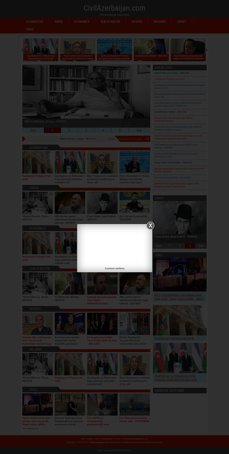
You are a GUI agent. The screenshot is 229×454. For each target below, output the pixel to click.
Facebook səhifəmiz (115, 268)
